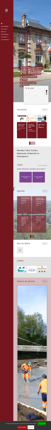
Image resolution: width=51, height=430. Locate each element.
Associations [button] (4, 37)
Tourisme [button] (3, 31)
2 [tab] (31, 143)
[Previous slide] (19, 371)
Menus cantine (35, 70)
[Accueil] (7, 11)
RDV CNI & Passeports (28, 83)
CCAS (23, 73)
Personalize (31, 427)
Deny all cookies (22, 427)
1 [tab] (29, 143)
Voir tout (45, 109)
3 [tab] (33, 143)
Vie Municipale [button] (5, 26)
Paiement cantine (34, 73)
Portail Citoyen (25, 67)
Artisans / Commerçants (28, 77)
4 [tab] (34, 143)
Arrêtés (23, 80)
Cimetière (24, 70)
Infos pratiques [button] (5, 34)
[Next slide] (45, 371)
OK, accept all (42, 423)
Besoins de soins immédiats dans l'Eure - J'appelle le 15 (37, 93)
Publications (38, 67)
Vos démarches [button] (5, 39)
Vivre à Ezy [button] (4, 29)
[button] (6, 23)
